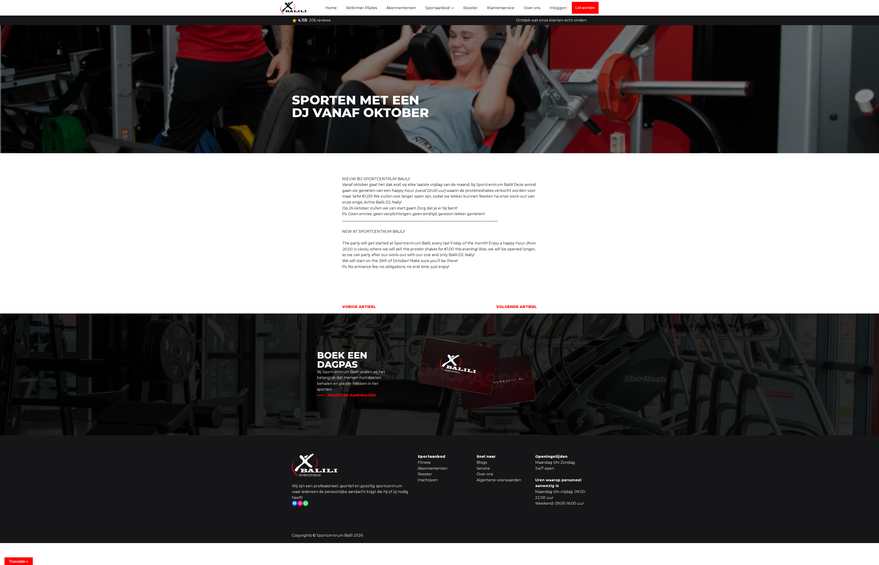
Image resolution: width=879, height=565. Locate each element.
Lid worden (585, 7)
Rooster (470, 8)
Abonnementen (401, 8)
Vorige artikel (359, 307)
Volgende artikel (516, 307)
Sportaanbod (437, 8)
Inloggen (558, 8)
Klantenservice (500, 8)
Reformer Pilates (361, 8)
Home (331, 8)
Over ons (532, 8)
